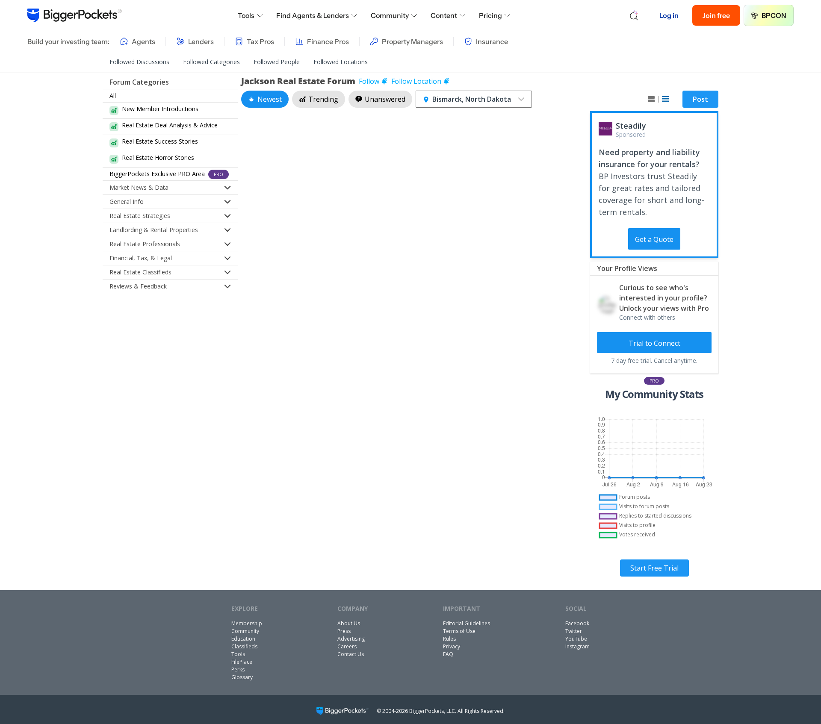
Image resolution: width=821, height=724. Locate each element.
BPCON (774, 15)
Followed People (277, 62)
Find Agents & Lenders (312, 15)
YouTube (576, 638)
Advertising (351, 638)
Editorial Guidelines (466, 623)
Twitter (573, 631)
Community (390, 15)
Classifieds (244, 646)
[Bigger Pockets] (74, 15)
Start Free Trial (654, 568)
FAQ (448, 654)
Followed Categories (211, 62)
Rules (449, 638)
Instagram (577, 646)
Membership (246, 623)
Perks (238, 669)
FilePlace (241, 661)
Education (243, 638)
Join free (716, 15)
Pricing (490, 15)
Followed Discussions (139, 62)
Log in (669, 15)
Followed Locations (340, 62)
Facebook (577, 623)
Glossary (242, 677)
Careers (347, 646)
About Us (348, 623)
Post (700, 99)
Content (444, 15)
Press (344, 631)
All (112, 95)
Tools (246, 15)
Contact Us (350, 654)
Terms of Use (459, 631)
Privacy (451, 646)
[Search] (634, 15)
